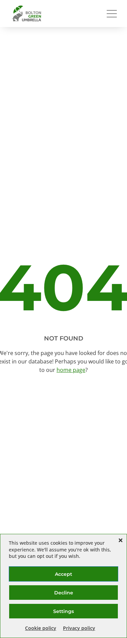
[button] (120, 540)
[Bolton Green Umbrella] (26, 13)
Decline (63, 593)
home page (71, 370)
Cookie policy (40, 628)
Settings (63, 611)
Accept (63, 574)
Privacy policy (79, 628)
